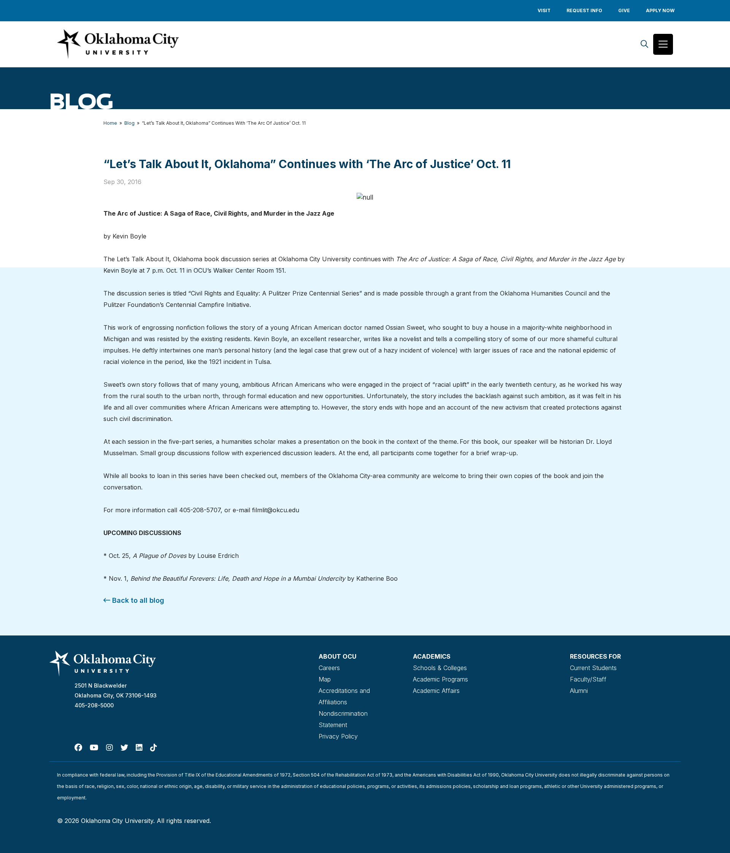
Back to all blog (137, 600)
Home (110, 123)
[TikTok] (153, 747)
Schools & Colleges (440, 668)
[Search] (644, 44)
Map (325, 679)
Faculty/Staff (588, 679)
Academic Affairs (436, 690)
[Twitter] (124, 747)
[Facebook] (78, 747)
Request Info (584, 10)
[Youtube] (94, 747)
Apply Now (660, 10)
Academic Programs (440, 679)
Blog (129, 123)
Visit (544, 10)
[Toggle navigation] (663, 44)
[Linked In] (139, 747)
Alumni (579, 690)
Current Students (593, 668)
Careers (329, 668)
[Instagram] (109, 747)
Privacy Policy (338, 736)
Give (624, 10)
